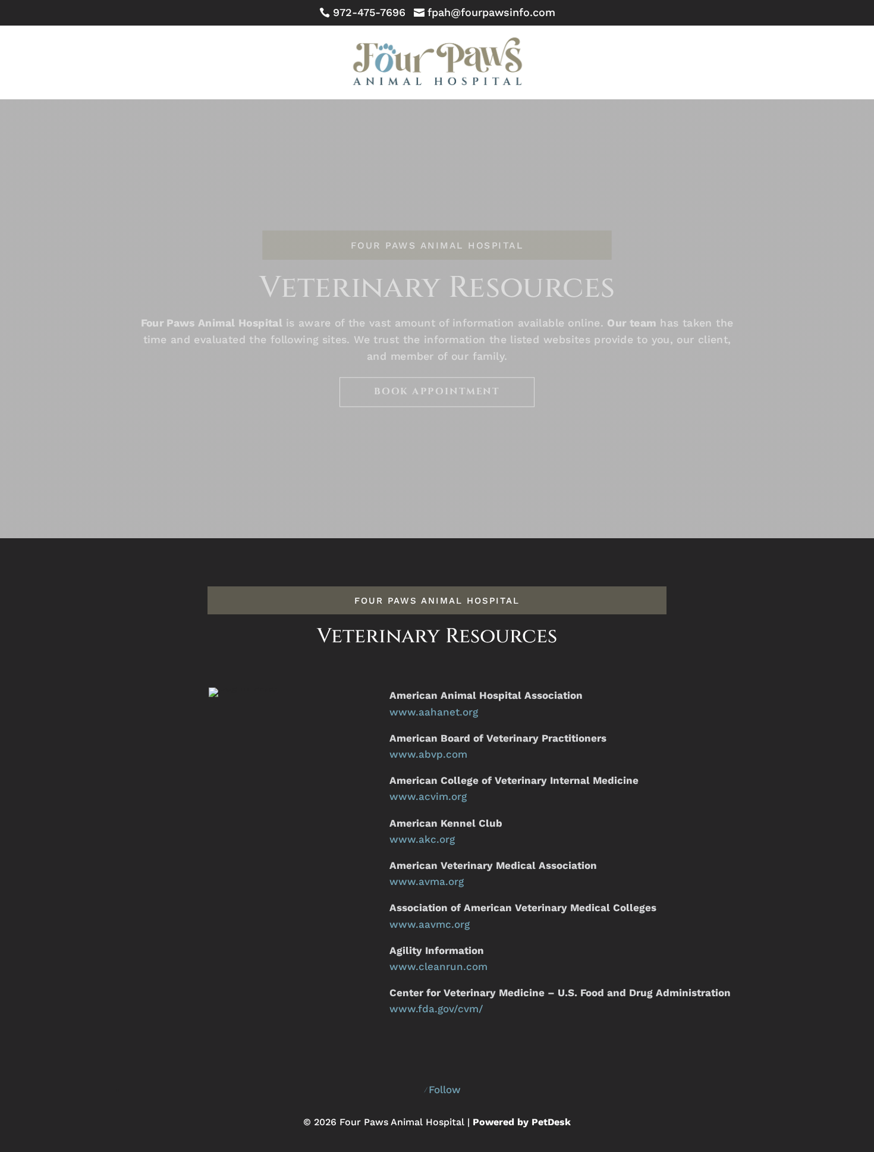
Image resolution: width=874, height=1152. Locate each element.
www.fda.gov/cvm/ (436, 1009)
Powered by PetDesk (522, 1122)
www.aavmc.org (429, 924)
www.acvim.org (428, 796)
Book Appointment (436, 391)
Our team (631, 322)
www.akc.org (422, 839)
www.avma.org (426, 881)
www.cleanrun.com (438, 966)
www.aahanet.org (433, 712)
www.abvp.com (428, 754)
